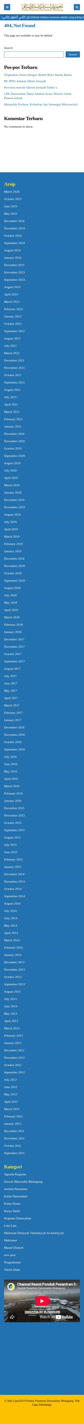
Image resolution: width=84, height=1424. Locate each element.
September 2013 (14, 984)
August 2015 (12, 837)
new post (9, 1255)
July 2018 (10, 595)
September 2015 (14, 830)
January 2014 (12, 955)
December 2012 (14, 1050)
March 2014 (12, 940)
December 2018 (14, 558)
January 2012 (12, 1123)
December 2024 (14, 221)
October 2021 (13, 375)
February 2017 (13, 712)
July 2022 (10, 345)
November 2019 (14, 507)
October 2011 (12, 1145)
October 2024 (13, 235)
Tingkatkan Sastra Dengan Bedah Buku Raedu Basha (38, 74)
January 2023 (12, 316)
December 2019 (14, 500)
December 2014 (14, 874)
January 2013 (12, 1043)
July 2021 (10, 397)
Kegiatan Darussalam (17, 1218)
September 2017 (14, 661)
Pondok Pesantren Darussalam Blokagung (49, 1400)
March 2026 (12, 191)
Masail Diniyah (13, 1247)
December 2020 (14, 433)
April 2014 (11, 933)
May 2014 (10, 925)
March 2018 (12, 617)
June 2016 (10, 764)
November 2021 (14, 367)
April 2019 (11, 529)
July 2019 (10, 522)
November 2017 (14, 646)
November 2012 (14, 1057)
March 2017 (12, 705)
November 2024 (14, 228)
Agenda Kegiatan (15, 1174)
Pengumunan (12, 1262)
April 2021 (11, 404)
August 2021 (12, 389)
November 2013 (14, 969)
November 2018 (14, 566)
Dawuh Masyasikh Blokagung (23, 1181)
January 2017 (12, 720)
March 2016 (12, 786)
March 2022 (12, 353)
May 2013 (10, 1013)
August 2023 (12, 287)
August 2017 (12, 668)
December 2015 (14, 808)
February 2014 (13, 947)
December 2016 (14, 727)
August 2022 (12, 338)
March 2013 (12, 1028)
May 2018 (10, 602)
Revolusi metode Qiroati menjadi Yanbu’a (30, 87)
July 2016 (10, 756)
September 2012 (14, 1072)
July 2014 (10, 911)
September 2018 (14, 580)
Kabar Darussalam (16, 1196)
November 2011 (14, 1138)
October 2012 (13, 1065)
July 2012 (10, 1079)
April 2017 (11, 698)
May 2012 (10, 1094)
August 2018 (12, 588)
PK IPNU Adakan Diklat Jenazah (25, 81)
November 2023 (14, 272)
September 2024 (14, 243)
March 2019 (12, 536)
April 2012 (11, 1101)
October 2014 (13, 888)
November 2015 (14, 815)
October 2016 (13, 742)
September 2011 (14, 1153)
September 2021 (14, 382)
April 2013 (11, 1021)
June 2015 (10, 852)
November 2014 (14, 881)
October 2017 (13, 654)
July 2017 (10, 676)
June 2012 (10, 1087)
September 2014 (14, 896)
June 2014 (10, 918)
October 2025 (13, 199)
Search (8, 48)
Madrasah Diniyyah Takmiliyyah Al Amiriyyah (34, 1233)
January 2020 (12, 492)
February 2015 (13, 859)
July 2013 (10, 999)
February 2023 (13, 309)
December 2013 (14, 962)
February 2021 (13, 419)
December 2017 (14, 639)
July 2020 (10, 470)
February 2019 (13, 544)
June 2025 (10, 206)
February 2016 (13, 793)
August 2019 (12, 514)
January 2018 (12, 632)
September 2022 (14, 331)
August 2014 (12, 903)
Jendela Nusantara (15, 1189)
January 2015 (12, 866)
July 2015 (10, 844)
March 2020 (12, 485)
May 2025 (10, 213)
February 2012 (13, 1116)
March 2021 (12, 411)
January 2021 (12, 426)
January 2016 (12, 800)
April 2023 (11, 294)
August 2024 (12, 250)
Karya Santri (12, 1211)
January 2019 (12, 551)
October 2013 (13, 977)
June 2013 (10, 1006)
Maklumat (10, 1240)
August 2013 (12, 991)
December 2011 (14, 1131)
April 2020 (11, 477)
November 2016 (14, 734)
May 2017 (10, 690)
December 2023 (14, 265)
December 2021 (14, 360)
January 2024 (12, 257)
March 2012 (12, 1109)
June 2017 (10, 683)
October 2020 (13, 448)
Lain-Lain (10, 1225)
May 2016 (10, 771)
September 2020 (14, 455)
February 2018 (13, 624)
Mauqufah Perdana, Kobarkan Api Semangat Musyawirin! (41, 104)
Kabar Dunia (12, 1203)
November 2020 (14, 441)
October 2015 (13, 822)
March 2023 (12, 301)
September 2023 (14, 279)
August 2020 (12, 463)
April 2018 (11, 610)
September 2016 (14, 749)
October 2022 (13, 323)
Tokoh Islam (12, 1269)
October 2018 (13, 573)
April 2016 (11, 778)
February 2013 (13, 1035)
